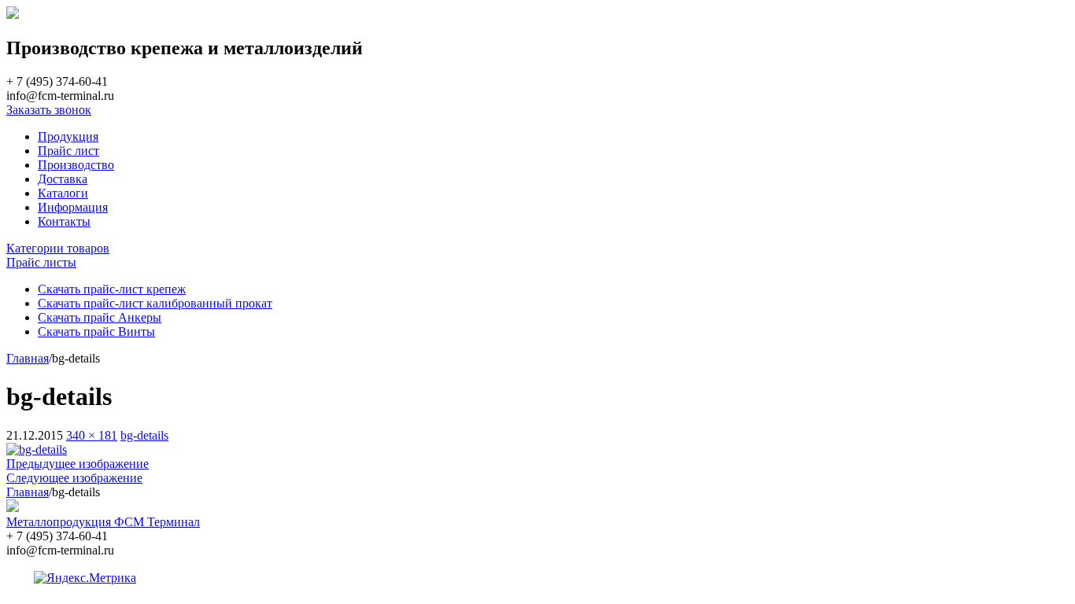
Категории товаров (57, 248)
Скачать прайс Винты (96, 331)
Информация (73, 207)
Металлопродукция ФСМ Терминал (103, 521)
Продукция (68, 136)
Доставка (62, 179)
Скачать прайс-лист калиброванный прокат (155, 303)
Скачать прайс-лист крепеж (112, 289)
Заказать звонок (48, 109)
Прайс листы (41, 262)
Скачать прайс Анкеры (99, 317)
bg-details (144, 435)
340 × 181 (91, 435)
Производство (76, 164)
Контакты (64, 221)
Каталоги (63, 193)
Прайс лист (68, 150)
